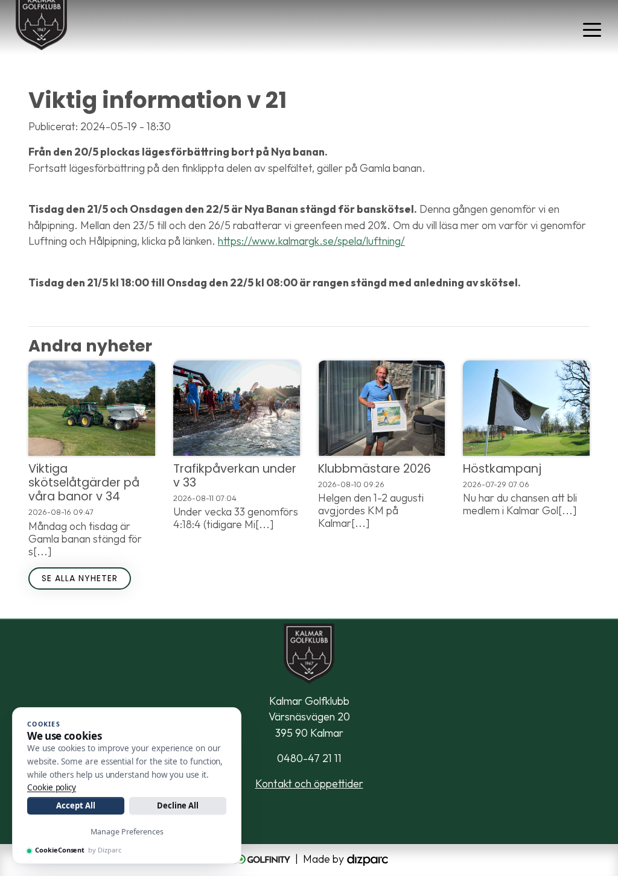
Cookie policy (51, 787)
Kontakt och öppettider (309, 783)
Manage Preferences (127, 832)
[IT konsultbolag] (367, 859)
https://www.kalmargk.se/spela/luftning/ (311, 241)
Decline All (178, 805)
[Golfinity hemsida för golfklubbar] (261, 859)
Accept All (75, 805)
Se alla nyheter (80, 578)
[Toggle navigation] (592, 28)
